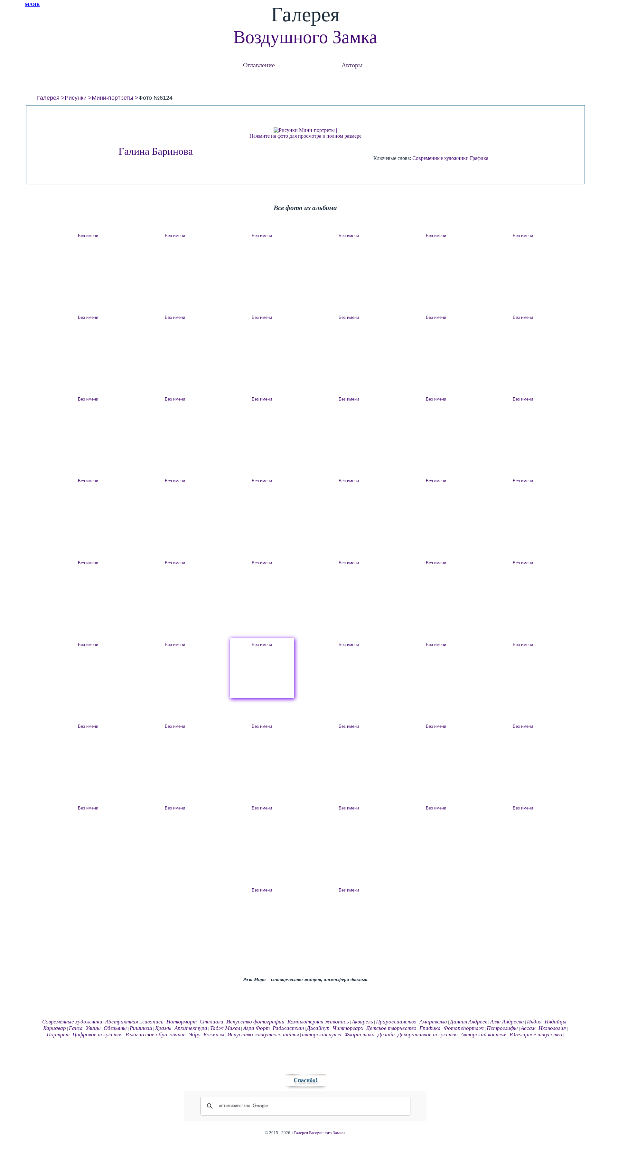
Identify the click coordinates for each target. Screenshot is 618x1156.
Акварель (362, 1022)
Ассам (528, 1028)
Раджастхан (288, 1028)
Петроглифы (502, 1028)
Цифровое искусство (97, 1034)
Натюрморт (181, 1022)
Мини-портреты (112, 98)
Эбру (195, 1034)
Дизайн (386, 1034)
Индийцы (555, 1022)
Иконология (552, 1028)
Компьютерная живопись (318, 1022)
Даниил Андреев (468, 1022)
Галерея (48, 98)
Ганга (76, 1028)
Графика (479, 158)
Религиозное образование (156, 1034)
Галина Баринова (155, 151)
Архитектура (190, 1028)
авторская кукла (322, 1034)
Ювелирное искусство (536, 1034)
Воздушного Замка (305, 37)
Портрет (58, 1034)
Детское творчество (391, 1028)
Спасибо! (305, 1080)
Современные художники (440, 158)
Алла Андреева (507, 1022)
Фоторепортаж (464, 1028)
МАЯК (32, 4)
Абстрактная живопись (134, 1022)
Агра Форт (256, 1028)
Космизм (213, 1034)
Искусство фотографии (255, 1022)
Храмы (163, 1028)
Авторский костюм (484, 1034)
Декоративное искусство (428, 1034)
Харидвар (54, 1028)
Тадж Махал (225, 1028)
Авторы (352, 64)
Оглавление (259, 64)
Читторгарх (347, 1028)
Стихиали (211, 1022)
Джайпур (318, 1028)
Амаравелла (433, 1022)
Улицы (93, 1028)
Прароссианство (396, 1022)
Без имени (88, 235)
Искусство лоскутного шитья (263, 1034)
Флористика (359, 1034)
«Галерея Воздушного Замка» (318, 1133)
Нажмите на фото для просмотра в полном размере (305, 136)
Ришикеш (141, 1028)
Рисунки (76, 98)
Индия (534, 1022)
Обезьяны (115, 1028)
